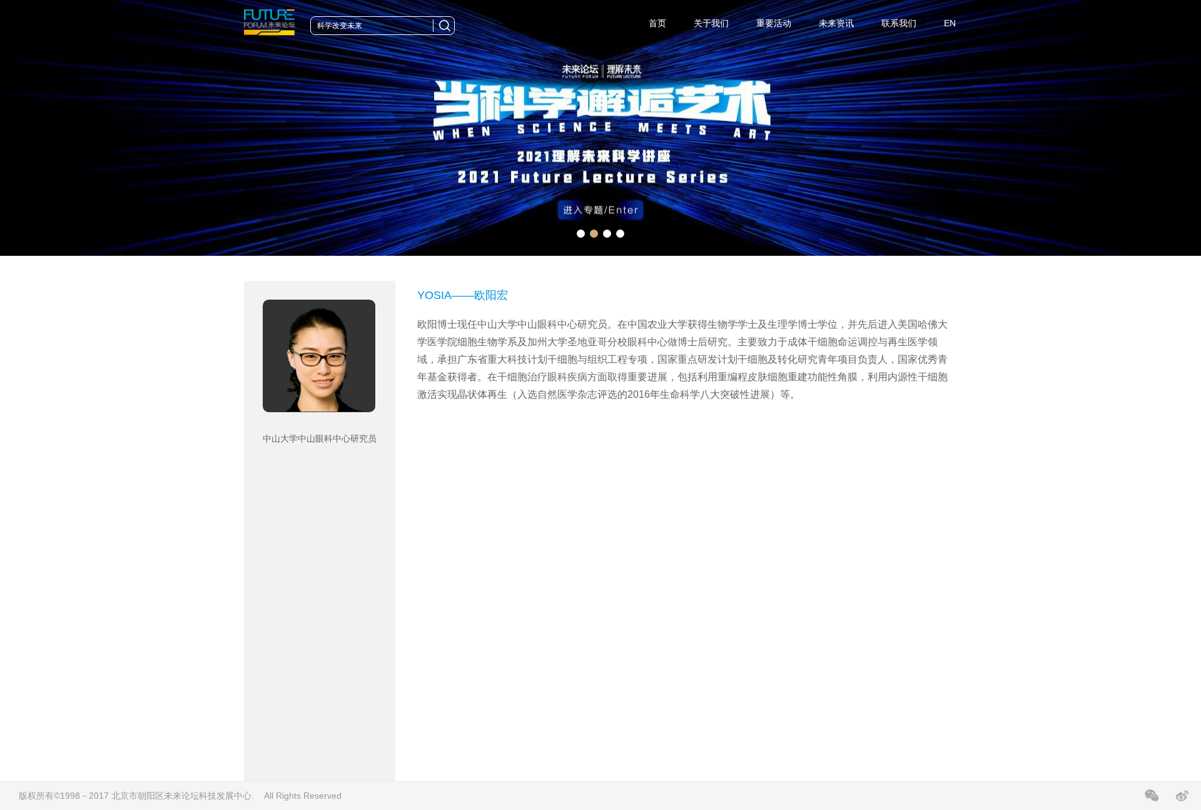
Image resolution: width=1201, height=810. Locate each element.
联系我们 (898, 23)
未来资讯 (836, 23)
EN (950, 23)
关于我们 (711, 23)
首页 (657, 23)
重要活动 (773, 23)
